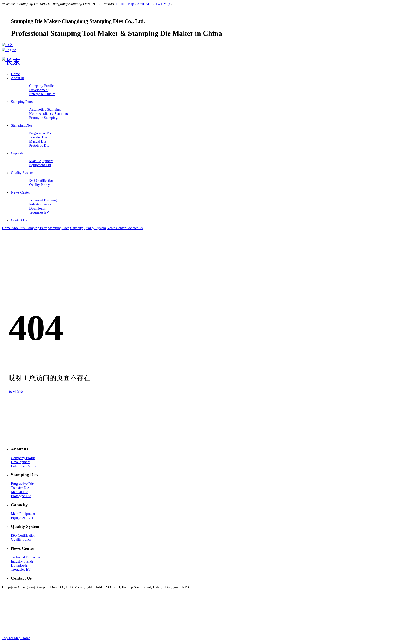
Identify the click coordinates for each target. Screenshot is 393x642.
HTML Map (125, 4)
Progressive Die (22, 484)
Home (15, 74)
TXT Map (163, 4)
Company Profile (23, 458)
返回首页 (16, 392)
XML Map (145, 4)
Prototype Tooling (219, 616)
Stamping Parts (22, 102)
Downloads (19, 565)
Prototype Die (21, 496)
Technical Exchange (25, 557)
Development (20, 462)
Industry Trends (22, 561)
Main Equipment (23, 514)
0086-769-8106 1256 (161, 604)
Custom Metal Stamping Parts (276, 616)
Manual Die (19, 492)
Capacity (17, 153)
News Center (20, 192)
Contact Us (19, 220)
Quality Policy (21, 539)
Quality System (22, 173)
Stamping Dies (21, 125)
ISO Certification (23, 535)
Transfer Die (20, 488)
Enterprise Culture (24, 466)
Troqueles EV (21, 569)
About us (17, 78)
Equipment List (22, 518)
